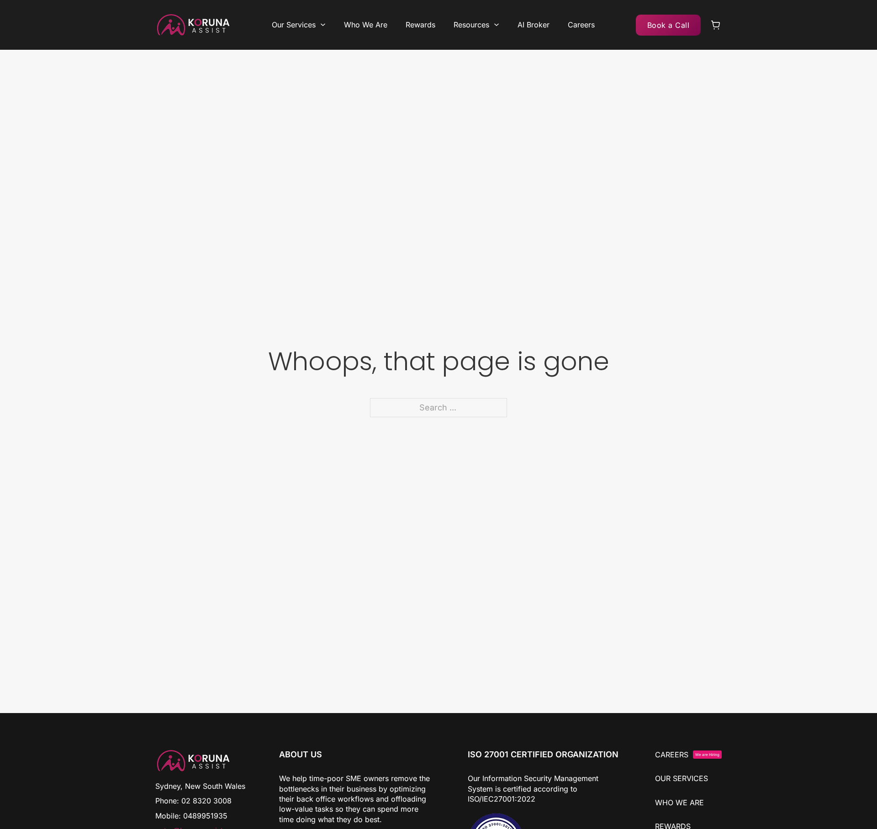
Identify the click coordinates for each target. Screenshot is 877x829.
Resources (471, 24)
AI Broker (533, 24)
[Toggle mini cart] (716, 25)
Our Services (294, 24)
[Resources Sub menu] (496, 24)
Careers (581, 24)
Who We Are (365, 24)
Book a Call (668, 25)
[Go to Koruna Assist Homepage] (193, 25)
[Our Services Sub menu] (323, 24)
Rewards (420, 24)
